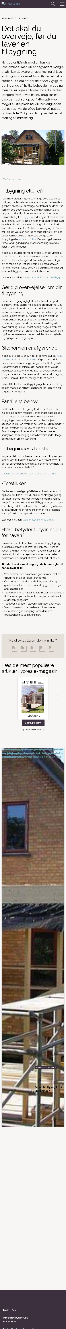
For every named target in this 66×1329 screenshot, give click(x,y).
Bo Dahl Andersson (13, 179)
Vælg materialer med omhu (38, 519)
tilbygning (27, 217)
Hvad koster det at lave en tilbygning (43, 277)
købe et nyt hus (27, 239)
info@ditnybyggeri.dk (15, 1317)
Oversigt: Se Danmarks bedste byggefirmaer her (29, 473)
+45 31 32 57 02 (11, 1321)
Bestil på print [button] (33, 722)
